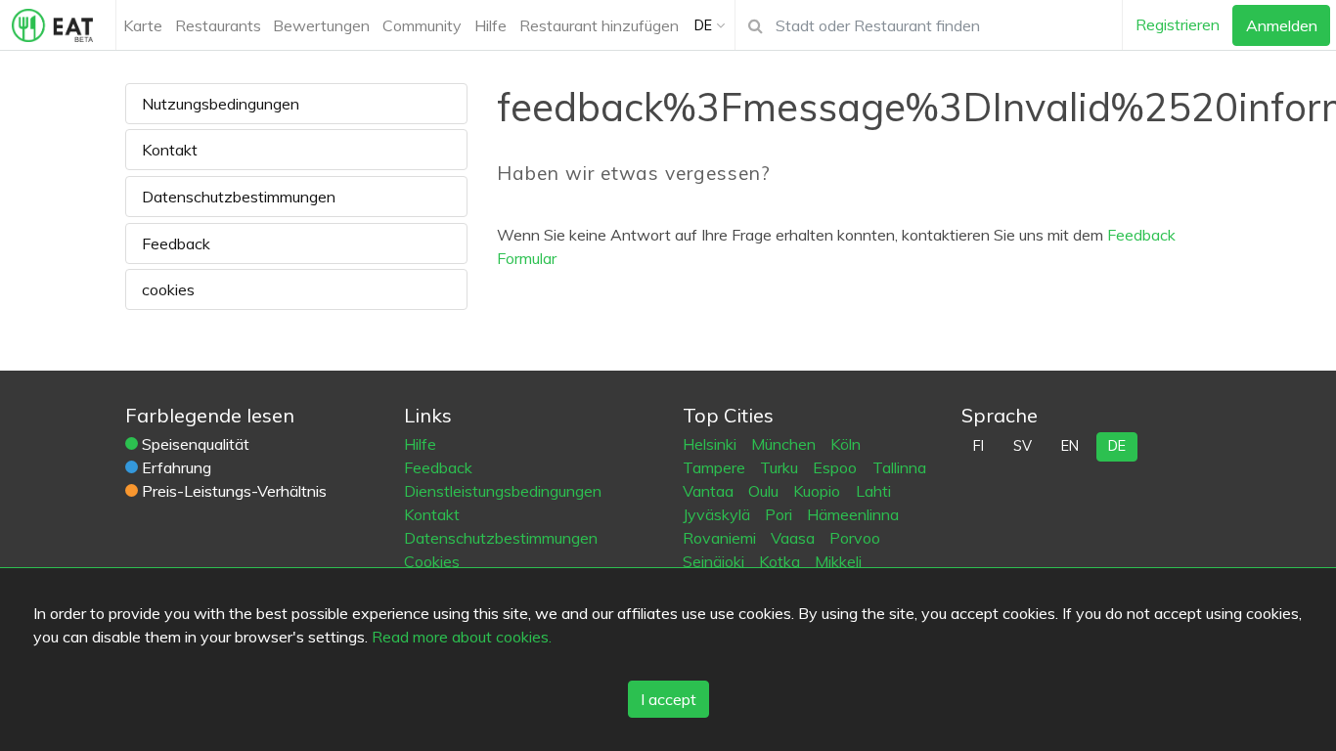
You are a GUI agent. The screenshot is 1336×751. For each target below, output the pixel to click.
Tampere (716, 467)
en (1070, 446)
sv (1022, 446)
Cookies (432, 561)
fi (978, 446)
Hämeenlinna (853, 514)
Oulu (765, 491)
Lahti (873, 491)
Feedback (176, 243)
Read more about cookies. (462, 636)
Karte (142, 25)
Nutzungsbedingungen (220, 103)
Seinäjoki (715, 561)
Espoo (837, 467)
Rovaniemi (721, 538)
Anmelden (1281, 25)
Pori (780, 514)
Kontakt (170, 149)
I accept (668, 699)
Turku (781, 467)
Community (422, 25)
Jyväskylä (718, 514)
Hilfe (490, 25)
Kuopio (818, 491)
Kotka (781, 561)
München (785, 444)
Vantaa (710, 491)
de (1117, 446)
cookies (168, 289)
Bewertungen (321, 25)
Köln (845, 444)
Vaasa (795, 538)
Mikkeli (838, 561)
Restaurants (218, 25)
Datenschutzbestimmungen (238, 196)
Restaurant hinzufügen (599, 25)
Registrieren (1178, 24)
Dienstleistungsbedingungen (502, 491)
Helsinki (711, 444)
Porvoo (854, 538)
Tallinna (899, 467)
